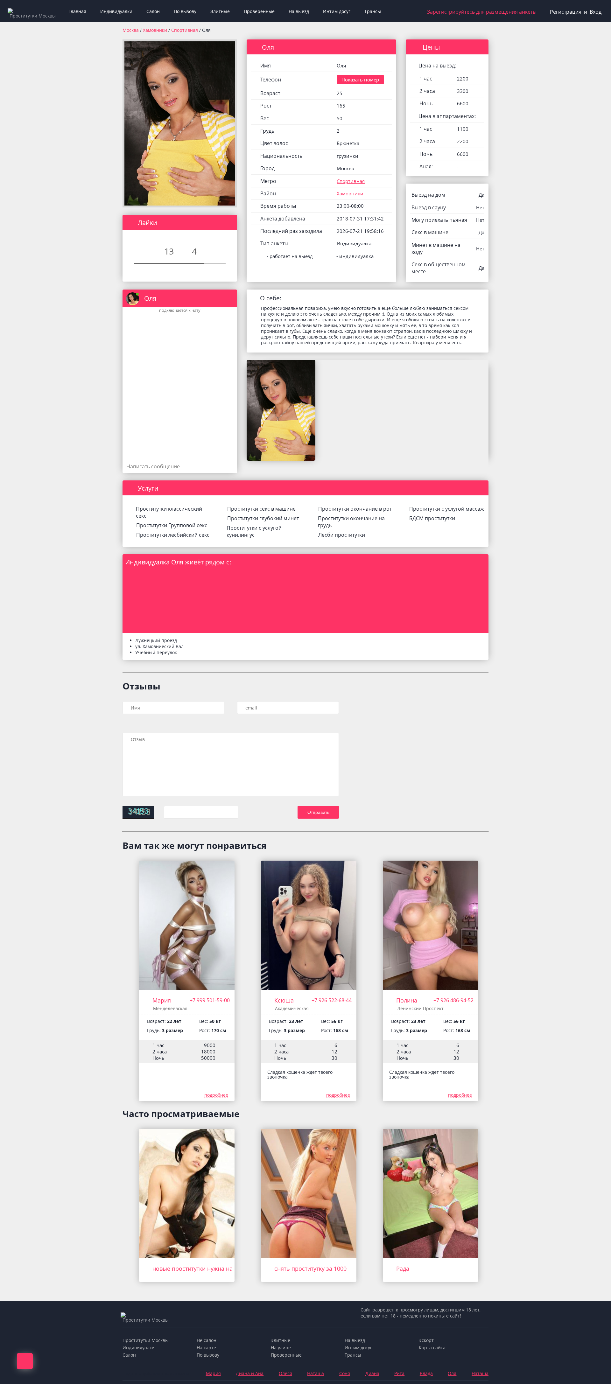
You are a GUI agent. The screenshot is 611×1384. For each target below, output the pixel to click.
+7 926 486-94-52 (453, 1000)
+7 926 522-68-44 (332, 1000)
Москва (131, 30)
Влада (426, 1373)
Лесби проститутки (341, 534)
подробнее (216, 1095)
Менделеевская (170, 1008)
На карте (206, 1348)
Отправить (318, 812)
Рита (399, 1373)
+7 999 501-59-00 (210, 1000)
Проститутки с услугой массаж (446, 508)
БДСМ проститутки (432, 518)
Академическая (292, 1008)
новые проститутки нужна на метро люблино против (225, 1268)
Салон (153, 11)
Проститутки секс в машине (261, 508)
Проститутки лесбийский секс (172, 534)
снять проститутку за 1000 (310, 1268)
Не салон (206, 1340)
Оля (452, 1373)
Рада (402, 1268)
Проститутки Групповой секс (171, 525)
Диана (372, 1373)
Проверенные (259, 11)
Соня (344, 1373)
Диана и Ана (249, 1373)
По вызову (185, 11)
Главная (77, 11)
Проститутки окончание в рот (355, 508)
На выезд (299, 11)
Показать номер (360, 79)
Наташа (315, 1373)
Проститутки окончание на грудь (351, 522)
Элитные (220, 11)
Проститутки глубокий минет (263, 518)
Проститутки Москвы (146, 1340)
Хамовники (155, 30)
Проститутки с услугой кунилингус (254, 531)
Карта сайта (432, 1348)
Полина (406, 1000)
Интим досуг (336, 11)
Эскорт (426, 1340)
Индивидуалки (116, 11)
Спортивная (185, 30)
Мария (161, 1000)
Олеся (285, 1373)
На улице (281, 1348)
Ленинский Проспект (420, 1008)
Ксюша (284, 1000)
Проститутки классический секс (169, 512)
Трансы (372, 11)
